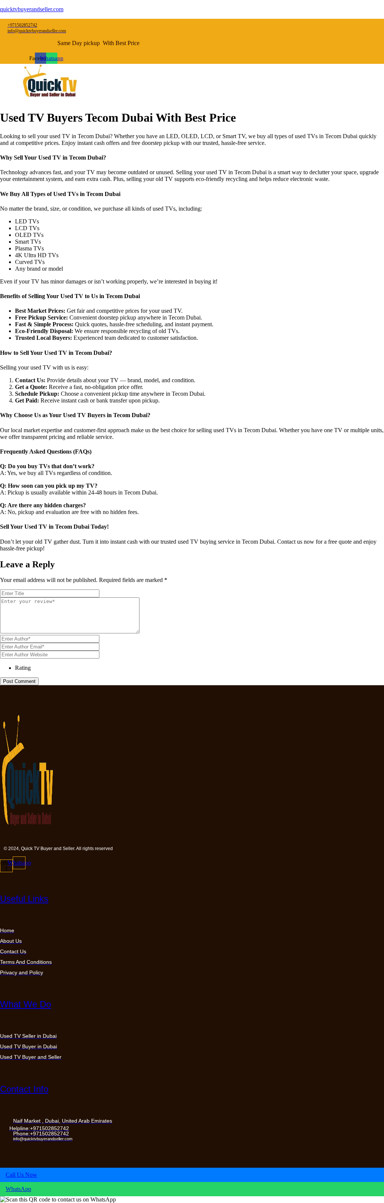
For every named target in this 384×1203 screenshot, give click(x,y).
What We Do (25, 1004)
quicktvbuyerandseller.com (31, 9)
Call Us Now (21, 1174)
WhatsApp (18, 1189)
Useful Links (24, 899)
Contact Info (24, 1089)
